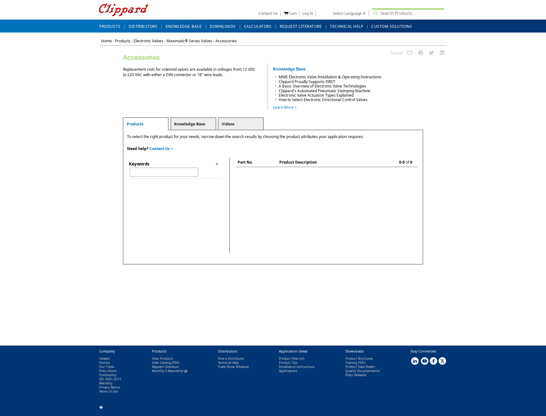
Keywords (139, 164)
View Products (162, 359)
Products (122, 41)
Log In (307, 13)
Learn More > (285, 107)
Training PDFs (355, 363)
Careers (104, 359)
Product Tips (288, 363)
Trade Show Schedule (233, 367)
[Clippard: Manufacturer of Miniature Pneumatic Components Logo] (123, 10)
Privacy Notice (109, 387)
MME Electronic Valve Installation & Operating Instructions (330, 77)
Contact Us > (161, 148)
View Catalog (161, 363)
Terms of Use (108, 391)
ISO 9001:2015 (110, 379)
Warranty (105, 383)
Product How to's (292, 359)
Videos (228, 124)
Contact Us (268, 13)
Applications (288, 371)
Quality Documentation (362, 371)
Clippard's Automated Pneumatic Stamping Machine (324, 90)
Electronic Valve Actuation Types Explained (316, 95)
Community (107, 375)
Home (106, 41)
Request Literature (165, 367)
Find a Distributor (231, 359)
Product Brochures (359, 359)
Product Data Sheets (360, 367)
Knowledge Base (189, 124)
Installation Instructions (297, 367)
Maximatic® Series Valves (189, 41)
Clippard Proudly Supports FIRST (307, 81)
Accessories (226, 41)
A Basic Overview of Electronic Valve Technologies (322, 86)
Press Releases (356, 375)
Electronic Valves (148, 41)
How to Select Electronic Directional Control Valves (323, 99)
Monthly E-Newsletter (169, 371)
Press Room (108, 371)
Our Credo (106, 367)
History (104, 363)
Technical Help (228, 363)
